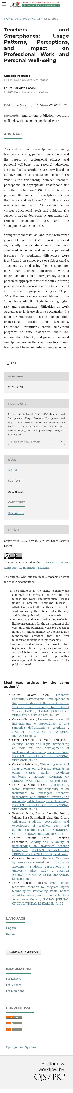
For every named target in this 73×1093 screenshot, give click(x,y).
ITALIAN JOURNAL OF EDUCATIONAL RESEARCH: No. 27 (40, 713)
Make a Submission (23, 952)
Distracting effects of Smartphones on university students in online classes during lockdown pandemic (40, 770)
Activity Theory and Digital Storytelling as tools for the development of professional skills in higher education (40, 748)
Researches (16, 513)
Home (8, 18)
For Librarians (15, 991)
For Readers (13, 978)
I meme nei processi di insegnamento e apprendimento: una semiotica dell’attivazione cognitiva (40, 723)
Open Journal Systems (21, 1047)
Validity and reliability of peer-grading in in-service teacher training (40, 846)
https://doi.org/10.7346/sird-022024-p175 (40, 105)
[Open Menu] (4, 4)
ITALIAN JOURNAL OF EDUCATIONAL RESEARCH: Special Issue (40, 779)
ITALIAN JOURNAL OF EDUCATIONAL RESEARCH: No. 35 (40, 901)
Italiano (11, 934)
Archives (22, 18)
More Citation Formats (25, 441)
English (11, 928)
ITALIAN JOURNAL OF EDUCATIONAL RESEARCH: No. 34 (40, 832)
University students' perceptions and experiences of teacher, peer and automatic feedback (40, 826)
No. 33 (36, 18)
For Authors (13, 985)
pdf (13, 363)
